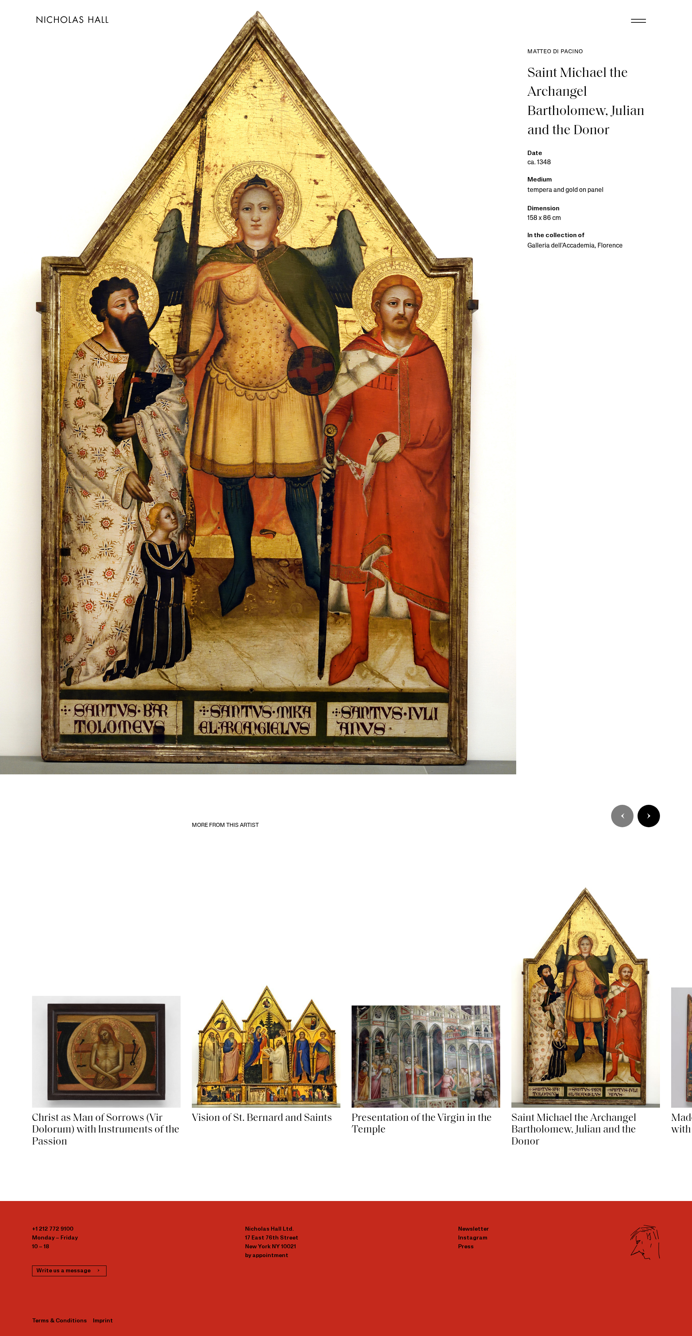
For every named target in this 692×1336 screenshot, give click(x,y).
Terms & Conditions (59, 1321)
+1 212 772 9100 (52, 1229)
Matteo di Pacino (555, 52)
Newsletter (473, 1229)
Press (466, 1247)
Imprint (103, 1321)
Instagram (472, 1238)
